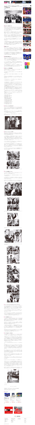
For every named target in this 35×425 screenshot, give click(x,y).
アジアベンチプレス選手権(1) (16, 388)
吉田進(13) (6, 388)
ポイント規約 (12, 421)
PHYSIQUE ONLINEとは (6, 419)
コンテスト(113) (13, 389)
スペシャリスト (25, 421)
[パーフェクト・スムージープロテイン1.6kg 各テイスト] (27, 57)
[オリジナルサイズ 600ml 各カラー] (27, 65)
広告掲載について (6, 421)
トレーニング (25, 419)
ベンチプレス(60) (10, 388)
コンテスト (7, 5)
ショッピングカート (19, 419)
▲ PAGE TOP (18, 416)
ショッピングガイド (12, 419)
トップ (4, 5)
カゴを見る (30, 0)
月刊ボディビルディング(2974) (8, 389)
